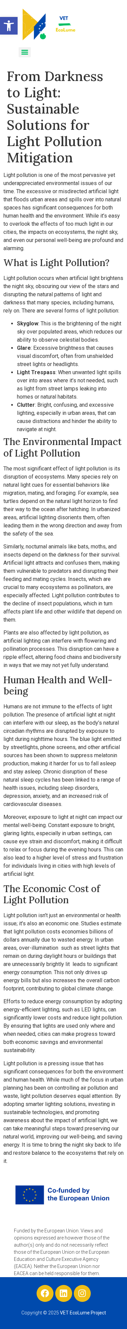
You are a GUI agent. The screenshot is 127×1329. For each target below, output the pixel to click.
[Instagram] (82, 1293)
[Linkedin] (63, 1293)
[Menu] (25, 52)
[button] (9, 26)
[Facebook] (45, 1293)
